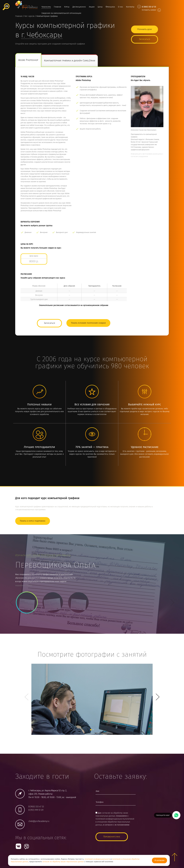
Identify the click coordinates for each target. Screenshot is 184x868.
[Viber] (26, 846)
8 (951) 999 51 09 (35, 810)
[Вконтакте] (18, 846)
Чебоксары (46, 6)
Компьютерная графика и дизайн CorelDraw (69, 60)
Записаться (144, 39)
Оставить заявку (149, 10)
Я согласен (159, 860)
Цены (100, 6)
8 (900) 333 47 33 (36, 806)
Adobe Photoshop (28, 60)
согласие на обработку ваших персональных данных (63, 861)
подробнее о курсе (23, 585)
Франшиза (110, 6)
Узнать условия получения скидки (88, 323)
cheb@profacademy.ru (38, 821)
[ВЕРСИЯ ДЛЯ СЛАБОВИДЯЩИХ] (6, 6)
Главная (57, 6)
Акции (92, 6)
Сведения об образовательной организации (61, 13)
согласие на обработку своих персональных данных (112, 814)
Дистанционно (79, 6)
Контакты (130, 6)
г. (41, 35)
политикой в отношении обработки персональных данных (115, 821)
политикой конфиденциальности (97, 859)
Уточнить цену (144, 29)
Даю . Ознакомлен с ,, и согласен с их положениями (115, 819)
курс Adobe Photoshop (41, 555)
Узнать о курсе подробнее (32, 521)
